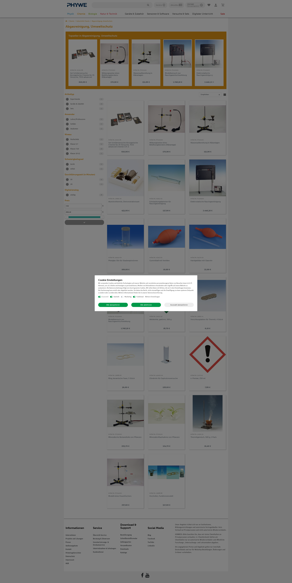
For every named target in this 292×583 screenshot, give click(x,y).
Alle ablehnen (146, 305)
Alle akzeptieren (113, 305)
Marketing (128, 297)
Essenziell (105, 297)
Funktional (140, 297)
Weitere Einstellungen (152, 297)
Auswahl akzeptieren (179, 305)
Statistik (116, 297)
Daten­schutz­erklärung (155, 293)
